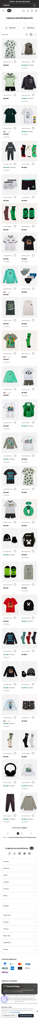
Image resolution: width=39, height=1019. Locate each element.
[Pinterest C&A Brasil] (19, 853)
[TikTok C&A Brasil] (14, 853)
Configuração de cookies (9, 1015)
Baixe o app (6, 935)
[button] (23, 11)
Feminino (6, 861)
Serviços (5, 929)
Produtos (6, 922)
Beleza (5, 895)
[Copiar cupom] (34, 5)
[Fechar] (37, 1011)
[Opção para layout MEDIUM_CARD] (31, 34)
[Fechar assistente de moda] (35, 986)
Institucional (6, 915)
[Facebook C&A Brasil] (29, 853)
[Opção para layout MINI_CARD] (26, 34)
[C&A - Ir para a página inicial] (9, 10)
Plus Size (6, 889)
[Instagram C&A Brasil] (9, 853)
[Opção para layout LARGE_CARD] (35, 34)
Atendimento (7, 942)
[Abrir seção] (23, 861)
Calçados (6, 882)
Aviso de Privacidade (15, 1012)
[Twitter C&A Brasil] (24, 853)
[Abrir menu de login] (27, 11)
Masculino (6, 868)
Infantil (5, 875)
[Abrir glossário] (22, 906)
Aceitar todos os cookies (26, 1015)
